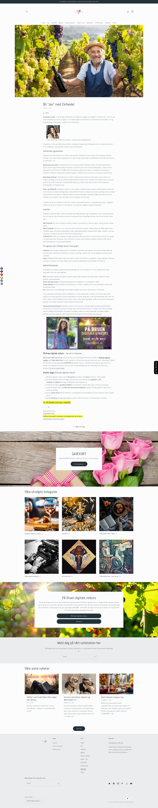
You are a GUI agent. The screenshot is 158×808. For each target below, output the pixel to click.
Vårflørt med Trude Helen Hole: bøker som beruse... (42, 698)
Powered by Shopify (129, 802)
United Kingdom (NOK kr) (33, 801)
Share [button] (47, 113)
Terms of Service (58, 746)
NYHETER (83, 769)
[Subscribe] (94, 656)
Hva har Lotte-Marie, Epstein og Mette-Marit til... (77, 698)
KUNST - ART (84, 759)
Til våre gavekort (79, 464)
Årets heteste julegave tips (112, 697)
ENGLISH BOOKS (85, 756)
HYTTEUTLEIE (84, 766)
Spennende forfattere (32, 576)
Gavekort (65, 534)
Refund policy (57, 749)
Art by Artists (66, 576)
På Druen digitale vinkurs (33, 534)
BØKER (83, 753)
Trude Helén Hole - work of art (109, 576)
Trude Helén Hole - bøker (107, 534)
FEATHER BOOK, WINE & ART (118, 802)
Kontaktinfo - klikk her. (116, 743)
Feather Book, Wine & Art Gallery (53, 419)
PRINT (82, 772)
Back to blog (80, 427)
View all (79, 729)
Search (55, 743)
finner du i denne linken (57, 368)
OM (81, 746)
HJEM (82, 743)
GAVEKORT (84, 762)
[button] (27, 11)
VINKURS (83, 749)
